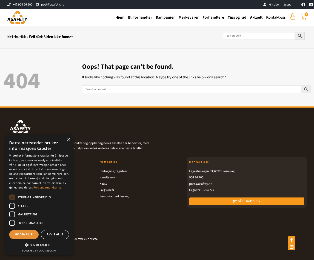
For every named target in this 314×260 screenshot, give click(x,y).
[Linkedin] (311, 4)
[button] (39, 245)
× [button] (68, 139)
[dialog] (39, 194)
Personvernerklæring (47, 187)
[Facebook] (303, 4)
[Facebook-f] (291, 239)
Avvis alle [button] (55, 234)
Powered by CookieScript (39, 250)
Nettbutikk (16, 37)
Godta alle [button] (24, 234)
